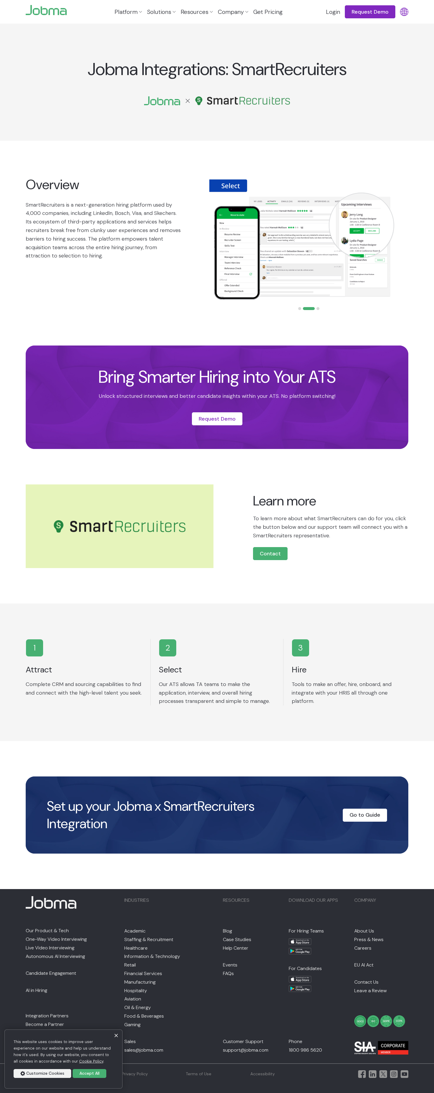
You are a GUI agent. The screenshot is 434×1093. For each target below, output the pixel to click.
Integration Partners (47, 1016)
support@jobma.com (245, 1050)
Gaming (132, 1024)
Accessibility (262, 1073)
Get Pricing (268, 12)
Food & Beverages (144, 1016)
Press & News (369, 939)
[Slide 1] (299, 308)
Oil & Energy (137, 1007)
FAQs (228, 973)
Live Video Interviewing (50, 948)
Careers (362, 948)
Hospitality (135, 990)
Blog (227, 931)
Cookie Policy (91, 1061)
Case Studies (237, 939)
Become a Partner (45, 1024)
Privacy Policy (135, 1073)
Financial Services (143, 973)
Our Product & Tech (47, 930)
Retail (130, 965)
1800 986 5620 (305, 1050)
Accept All (89, 1073)
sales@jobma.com (143, 1050)
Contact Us (366, 982)
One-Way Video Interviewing (56, 939)
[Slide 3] (317, 308)
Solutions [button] (159, 12)
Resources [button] (194, 12)
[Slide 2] (309, 308)
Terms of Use (198, 1073)
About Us (364, 931)
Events (230, 965)
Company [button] (231, 12)
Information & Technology (152, 956)
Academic (135, 931)
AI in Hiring (36, 990)
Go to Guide (365, 814)
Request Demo (217, 418)
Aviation (132, 999)
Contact (270, 553)
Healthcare (136, 948)
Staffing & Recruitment (148, 939)
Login (333, 12)
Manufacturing (140, 982)
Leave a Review (370, 990)
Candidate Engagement (51, 973)
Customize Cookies (45, 1073)
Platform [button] (126, 12)
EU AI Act (363, 965)
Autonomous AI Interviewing (55, 956)
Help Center (235, 948)
